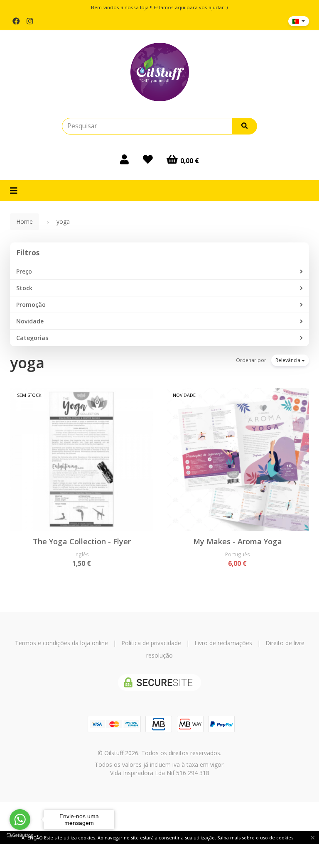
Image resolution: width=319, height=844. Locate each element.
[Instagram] (29, 21)
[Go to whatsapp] (20, 819)
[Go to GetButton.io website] (20, 835)
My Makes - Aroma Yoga (237, 541)
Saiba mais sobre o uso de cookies (255, 837)
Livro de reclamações (223, 643)
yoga (27, 362)
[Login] (124, 159)
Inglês (81, 554)
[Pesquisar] (244, 126)
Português (237, 554)
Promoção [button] (31, 304)
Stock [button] (24, 288)
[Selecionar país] (298, 21)
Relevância (288, 360)
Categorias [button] (32, 338)
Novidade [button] (30, 321)
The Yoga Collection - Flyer (82, 541)
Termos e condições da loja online (61, 643)
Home (24, 221)
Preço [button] (24, 271)
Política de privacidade (151, 643)
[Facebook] (16, 21)
